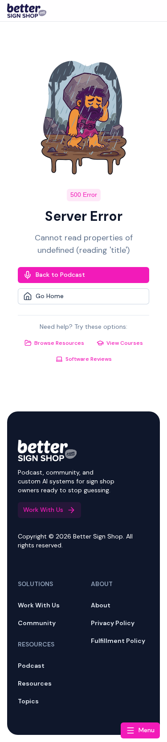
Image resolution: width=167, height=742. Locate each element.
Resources (35, 683)
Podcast (31, 666)
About (100, 605)
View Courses (124, 343)
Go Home (50, 296)
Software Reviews (88, 359)
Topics (28, 701)
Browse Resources (59, 343)
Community (37, 623)
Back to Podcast (60, 275)
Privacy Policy (112, 623)
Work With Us (39, 605)
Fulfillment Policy (118, 641)
